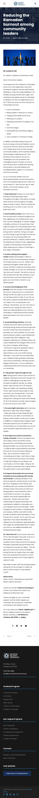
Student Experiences (11, 735)
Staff (8, 38)
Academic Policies (10, 739)
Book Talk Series (9, 758)
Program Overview (10, 693)
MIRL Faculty (7, 703)
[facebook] (3, 794)
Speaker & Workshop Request (14, 755)
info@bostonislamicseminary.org (14, 674)
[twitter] (10, 794)
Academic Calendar (10, 709)
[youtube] (14, 794)
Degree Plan (7, 699)
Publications (23, 38)
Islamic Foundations (10, 729)
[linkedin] (7, 794)
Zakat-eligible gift (25, 609)
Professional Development (13, 732)
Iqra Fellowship (8, 725)
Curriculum (7, 696)
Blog (15, 38)
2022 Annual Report (26, 588)
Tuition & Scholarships (11, 706)
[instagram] (17, 794)
